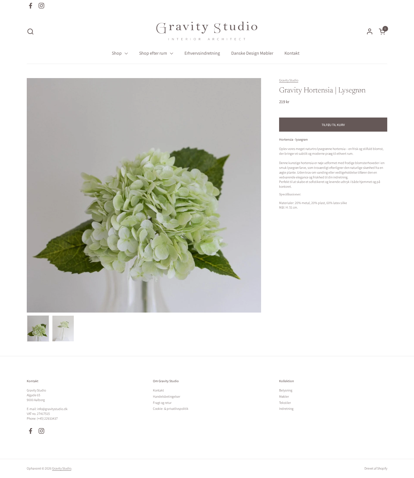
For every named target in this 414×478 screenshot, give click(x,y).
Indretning (286, 408)
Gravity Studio (288, 80)
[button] (30, 31)
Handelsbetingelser (166, 396)
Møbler (284, 396)
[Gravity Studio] (207, 31)
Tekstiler (285, 402)
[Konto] (369, 31)
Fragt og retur (162, 402)
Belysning (285, 390)
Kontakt (158, 390)
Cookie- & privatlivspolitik (170, 408)
